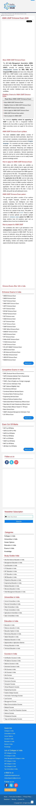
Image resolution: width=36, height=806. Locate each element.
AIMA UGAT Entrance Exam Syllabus (14, 108)
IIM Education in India (11, 577)
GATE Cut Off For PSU (9, 430)
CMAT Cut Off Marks (9, 441)
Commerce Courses (10, 681)
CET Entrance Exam (9, 321)
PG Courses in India (10, 669)
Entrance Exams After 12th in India (14, 286)
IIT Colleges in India (9, 756)
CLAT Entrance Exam (9, 324)
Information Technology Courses (14, 696)
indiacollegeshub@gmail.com (12, 778)
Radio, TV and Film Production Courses (15, 710)
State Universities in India (12, 607)
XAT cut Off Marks (8, 438)
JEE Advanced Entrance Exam (11, 352)
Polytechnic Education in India (13, 580)
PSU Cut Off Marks (8, 436)
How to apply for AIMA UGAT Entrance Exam (16, 110)
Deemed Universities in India (12, 604)
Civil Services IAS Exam (10, 389)
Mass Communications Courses (13, 704)
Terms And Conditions (15, 797)
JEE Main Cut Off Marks (10, 446)
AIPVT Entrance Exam (9, 306)
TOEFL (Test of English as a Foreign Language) (16, 381)
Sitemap (14, 799)
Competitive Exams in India (12, 369)
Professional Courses (10, 716)
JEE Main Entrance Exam (10, 355)
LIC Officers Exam (8, 414)
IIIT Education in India (11, 574)
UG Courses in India (10, 672)
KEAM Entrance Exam (9, 360)
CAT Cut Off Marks (8, 428)
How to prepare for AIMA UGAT (13, 116)
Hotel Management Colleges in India (14, 758)
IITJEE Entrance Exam (9, 342)
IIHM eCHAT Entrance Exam (11, 339)
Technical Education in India (12, 648)
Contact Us (21, 799)
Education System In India (12, 631)
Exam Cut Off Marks (10, 424)
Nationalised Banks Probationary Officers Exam (16, 402)
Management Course (10, 701)
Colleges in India (9, 536)
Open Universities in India (12, 616)
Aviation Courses (9, 678)
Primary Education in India (12, 645)
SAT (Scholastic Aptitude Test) (11, 378)
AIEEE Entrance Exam (9, 298)
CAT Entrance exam (9, 316)
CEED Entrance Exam (9, 319)
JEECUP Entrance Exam (10, 357)
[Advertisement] (18, 41)
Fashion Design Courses (11, 693)
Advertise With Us (10, 790)
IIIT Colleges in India (10, 761)
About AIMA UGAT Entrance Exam (13, 102)
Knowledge (7, 551)
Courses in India (8, 739)
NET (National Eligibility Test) (11, 386)
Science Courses (9, 713)
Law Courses (8, 698)
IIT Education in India (10, 568)
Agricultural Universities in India (13, 613)
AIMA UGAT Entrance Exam (11, 303)
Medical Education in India (12, 586)
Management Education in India (13, 562)
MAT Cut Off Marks (8, 443)
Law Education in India (11, 565)
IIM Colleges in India (10, 764)
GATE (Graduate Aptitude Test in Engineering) (16, 376)
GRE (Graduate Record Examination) (13, 373)
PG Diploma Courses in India (13, 661)
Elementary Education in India (13, 634)
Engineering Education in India (13, 583)
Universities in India (10, 539)
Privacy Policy (27, 797)
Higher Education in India (11, 637)
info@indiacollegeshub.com (12, 775)
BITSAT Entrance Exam (10, 311)
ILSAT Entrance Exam (9, 344)
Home (3, 13)
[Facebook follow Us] (7, 462)
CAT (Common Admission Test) (12, 384)
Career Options (9, 542)
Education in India (10, 545)
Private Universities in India (12, 610)
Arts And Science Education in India (14, 560)
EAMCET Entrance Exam (10, 332)
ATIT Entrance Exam (9, 308)
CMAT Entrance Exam (9, 326)
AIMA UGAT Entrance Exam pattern (14, 113)
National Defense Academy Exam (12, 399)
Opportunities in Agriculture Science (14, 642)
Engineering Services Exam (11, 396)
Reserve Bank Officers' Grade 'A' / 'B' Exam (15, 407)
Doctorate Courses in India (12, 666)
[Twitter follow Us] (11, 462)
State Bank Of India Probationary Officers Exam (16, 404)
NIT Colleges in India (10, 753)
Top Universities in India (11, 769)
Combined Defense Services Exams (13, 391)
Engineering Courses (10, 690)
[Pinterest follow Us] (16, 462)
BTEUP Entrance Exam (9, 314)
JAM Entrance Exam (9, 349)
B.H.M (21, 212)
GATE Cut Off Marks (9, 433)
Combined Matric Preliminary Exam (13, 394)
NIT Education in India (11, 571)
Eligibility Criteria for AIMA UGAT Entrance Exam (17, 105)
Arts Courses (8, 675)
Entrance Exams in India (21, 13)
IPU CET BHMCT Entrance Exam (12, 347)
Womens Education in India (12, 589)
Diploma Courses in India (11, 663)
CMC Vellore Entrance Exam (11, 329)
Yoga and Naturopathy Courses (13, 719)
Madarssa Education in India (12, 639)
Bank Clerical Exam (8, 409)
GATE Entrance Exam (9, 334)
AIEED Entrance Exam (9, 296)
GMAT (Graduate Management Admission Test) (16, 412)
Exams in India (9, 548)
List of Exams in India (10, 13)
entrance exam (14, 217)
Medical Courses (9, 707)
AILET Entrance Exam (9, 301)
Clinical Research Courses (12, 687)
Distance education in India (12, 628)
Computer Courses (10, 684)
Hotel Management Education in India (15, 592)
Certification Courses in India (12, 658)
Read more (28, 363)
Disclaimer (7, 799)
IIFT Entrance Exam (9, 337)
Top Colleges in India (10, 766)
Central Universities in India (12, 601)
